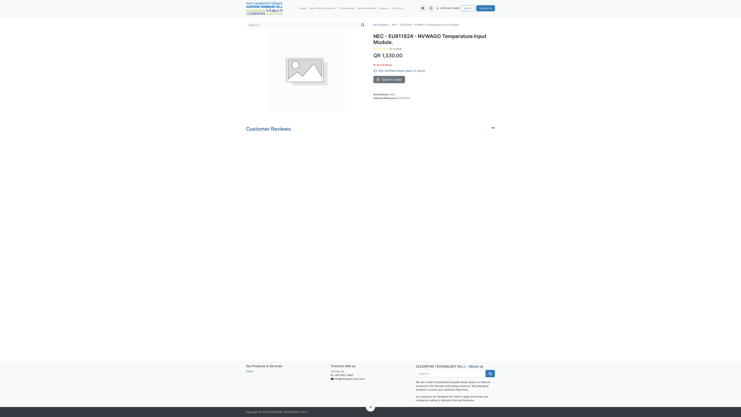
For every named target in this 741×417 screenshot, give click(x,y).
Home (249, 371)
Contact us (337, 371)
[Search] (363, 25)
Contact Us (486, 8)
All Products (380, 24)
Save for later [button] (391, 79)
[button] (431, 8)
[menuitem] (303, 8)
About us (476, 366)
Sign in (467, 8)
